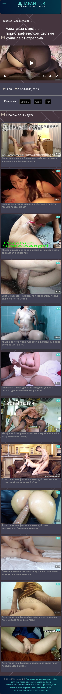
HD (48, 101)
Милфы (25, 101)
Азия (38, 101)
